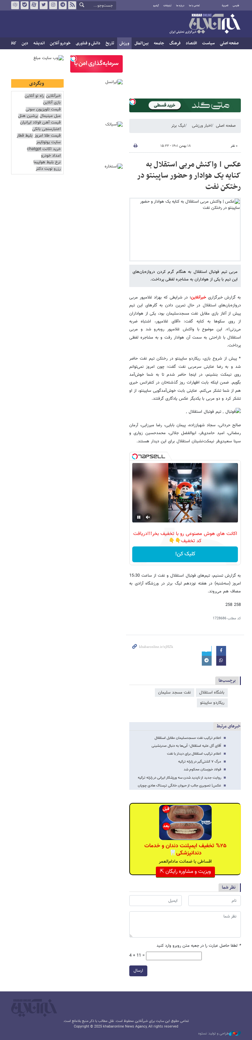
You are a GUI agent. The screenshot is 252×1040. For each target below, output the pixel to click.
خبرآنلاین (205, 24)
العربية (225, 6)
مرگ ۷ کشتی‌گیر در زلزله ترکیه (199, 761)
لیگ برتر (178, 125)
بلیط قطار (24, 136)
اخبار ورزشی (202, 125)
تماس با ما (194, 6)
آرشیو (156, 6)
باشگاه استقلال (211, 692)
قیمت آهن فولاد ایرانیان (40, 123)
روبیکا (15, 5)
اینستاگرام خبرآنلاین (53, 5)
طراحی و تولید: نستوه (213, 1033)
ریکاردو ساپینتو (212, 702)
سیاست (208, 43)
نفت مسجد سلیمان (174, 692)
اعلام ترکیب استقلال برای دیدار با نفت (194, 754)
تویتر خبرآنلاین (44, 5)
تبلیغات (167, 6)
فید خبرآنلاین (72, 5)
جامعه (159, 43)
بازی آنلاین (52, 103)
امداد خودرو (51, 156)
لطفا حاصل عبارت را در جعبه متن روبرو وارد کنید (199, 946)
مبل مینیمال (50, 116)
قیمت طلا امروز (47, 136)
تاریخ (110, 43)
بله (25, 5)
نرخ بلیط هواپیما (47, 162)
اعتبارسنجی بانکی (46, 129)
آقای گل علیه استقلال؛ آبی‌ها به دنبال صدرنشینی (186, 746)
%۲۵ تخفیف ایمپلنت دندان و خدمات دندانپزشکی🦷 (185, 849)
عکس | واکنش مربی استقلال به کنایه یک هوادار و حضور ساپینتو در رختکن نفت (189, 175)
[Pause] (139, 517)
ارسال (138, 970)
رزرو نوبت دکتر (48, 169)
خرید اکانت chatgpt (44, 149)
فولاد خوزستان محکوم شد (202, 769)
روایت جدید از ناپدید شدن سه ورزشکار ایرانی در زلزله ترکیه (179, 778)
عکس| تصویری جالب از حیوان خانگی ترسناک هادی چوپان (179, 785)
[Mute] (148, 517)
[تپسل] (132, 102)
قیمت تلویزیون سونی (43, 109)
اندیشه (39, 43)
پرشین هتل (28, 116)
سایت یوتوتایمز (48, 142)
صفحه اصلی (229, 43)
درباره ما (180, 6)
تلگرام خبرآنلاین (63, 5)
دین (25, 43)
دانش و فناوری (88, 43)
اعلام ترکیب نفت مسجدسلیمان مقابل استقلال (188, 738)
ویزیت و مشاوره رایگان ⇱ (185, 872)
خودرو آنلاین (60, 43)
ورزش (124, 43)
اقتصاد (191, 43)
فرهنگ (174, 43)
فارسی (236, 6)
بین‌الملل (142, 43)
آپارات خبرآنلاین (34, 5)
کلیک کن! (185, 554)
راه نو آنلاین (34, 96)
